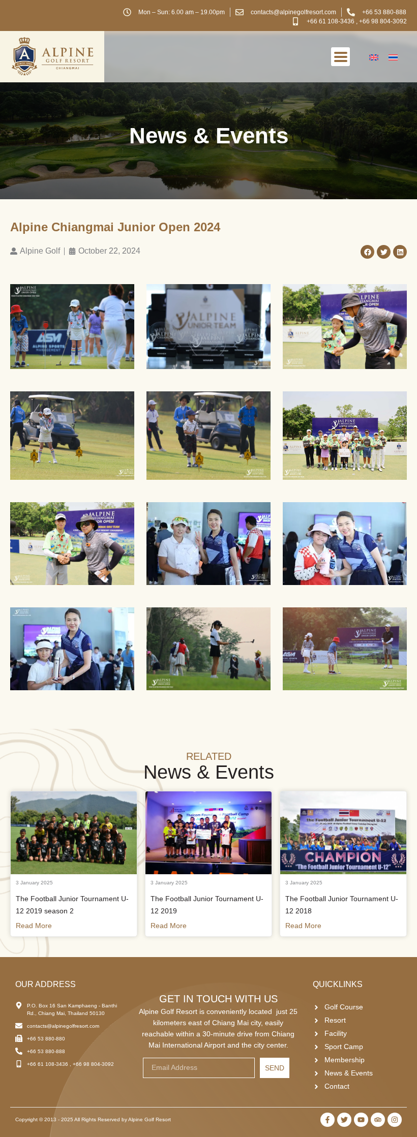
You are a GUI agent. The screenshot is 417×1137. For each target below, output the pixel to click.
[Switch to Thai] (393, 57)
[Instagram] (395, 1120)
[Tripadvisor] (378, 1120)
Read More (34, 925)
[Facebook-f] (327, 1120)
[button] (367, 252)
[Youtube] (361, 1120)
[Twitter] (344, 1120)
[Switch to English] (373, 57)
